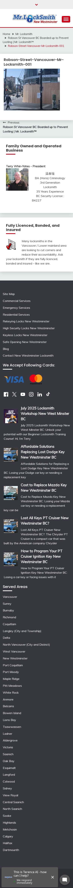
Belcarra (8, 706)
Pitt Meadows (12, 685)
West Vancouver (14, 651)
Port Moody (11, 672)
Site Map (9, 294)
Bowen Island (12, 713)
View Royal (10, 795)
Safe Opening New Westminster (25, 342)
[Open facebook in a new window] (6, 395)
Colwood (9, 781)
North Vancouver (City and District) (26, 644)
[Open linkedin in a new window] (39, 395)
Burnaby (8, 610)
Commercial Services (17, 301)
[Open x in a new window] (14, 395)
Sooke (7, 816)
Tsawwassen (12, 727)
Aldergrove (10, 740)
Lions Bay (9, 720)
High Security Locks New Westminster (29, 328)
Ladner (7, 733)
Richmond (9, 617)
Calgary (8, 836)
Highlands (9, 822)
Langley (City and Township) (22, 631)
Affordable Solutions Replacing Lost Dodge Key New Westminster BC (43, 451)
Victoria (8, 747)
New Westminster (15, 658)
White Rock (11, 692)
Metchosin (10, 829)
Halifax (7, 843)
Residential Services (16, 314)
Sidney (7, 788)
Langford (9, 774)
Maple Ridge (11, 679)
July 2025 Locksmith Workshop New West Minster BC (45, 413)
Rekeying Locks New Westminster (26, 321)
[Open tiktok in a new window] (48, 395)
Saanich (8, 754)
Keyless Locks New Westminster (25, 335)
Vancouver (10, 597)
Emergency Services (16, 308)
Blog (6, 349)
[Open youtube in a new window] (23, 395)
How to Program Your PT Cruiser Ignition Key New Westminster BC (42, 556)
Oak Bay (8, 761)
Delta (6, 637)
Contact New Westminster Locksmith (28, 355)
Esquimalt (9, 768)
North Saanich (12, 809)
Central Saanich (13, 802)
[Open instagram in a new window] (31, 395)
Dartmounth (11, 850)
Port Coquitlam (13, 665)
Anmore (8, 699)
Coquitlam (9, 624)
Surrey (7, 603)
